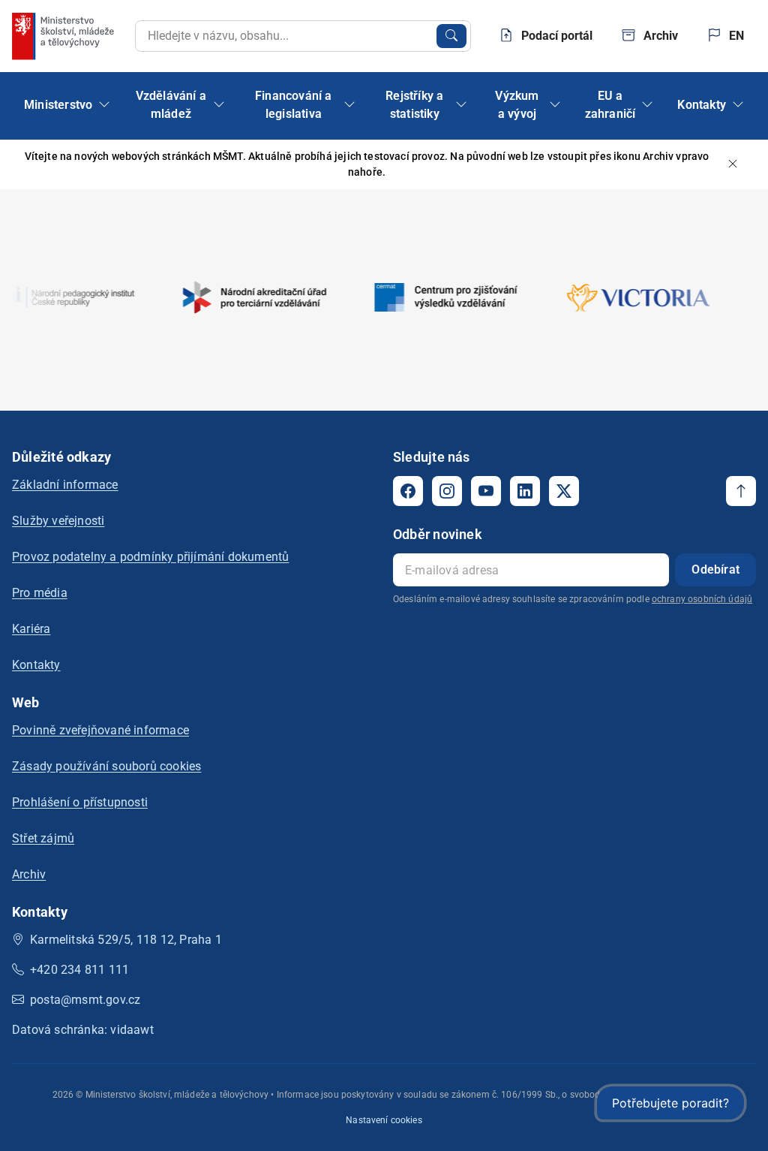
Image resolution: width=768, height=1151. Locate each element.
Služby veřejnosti (58, 521)
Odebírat (716, 569)
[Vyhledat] (451, 36)
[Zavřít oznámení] (733, 165)
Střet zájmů (43, 838)
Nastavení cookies (384, 1120)
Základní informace (65, 485)
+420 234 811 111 (79, 970)
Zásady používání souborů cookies (106, 766)
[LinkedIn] (525, 491)
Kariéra (31, 629)
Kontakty (36, 665)
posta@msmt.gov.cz (85, 1000)
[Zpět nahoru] (741, 491)
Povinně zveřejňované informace (100, 730)
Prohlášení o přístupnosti (80, 802)
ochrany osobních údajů (702, 599)
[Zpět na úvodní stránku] (64, 36)
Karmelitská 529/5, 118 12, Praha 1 (126, 940)
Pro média (40, 593)
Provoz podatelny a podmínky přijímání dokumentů (150, 557)
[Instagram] (447, 491)
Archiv (29, 874)
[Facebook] (408, 491)
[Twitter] (564, 491)
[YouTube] (486, 491)
